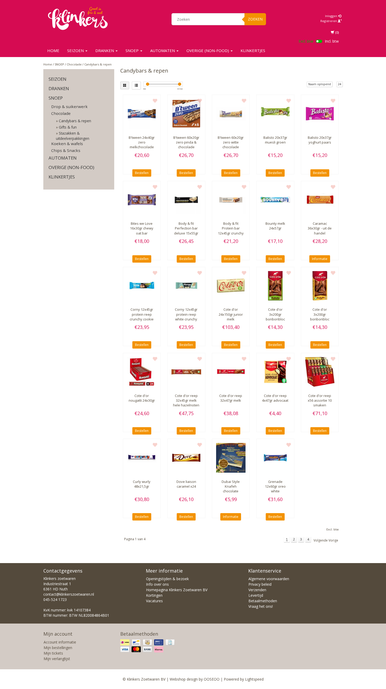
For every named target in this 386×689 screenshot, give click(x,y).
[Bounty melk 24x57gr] (275, 200)
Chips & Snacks (65, 150)
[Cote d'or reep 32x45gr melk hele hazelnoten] (186, 372)
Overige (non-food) (208, 50)
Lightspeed (254, 679)
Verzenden (257, 589)
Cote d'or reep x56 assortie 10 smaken (320, 400)
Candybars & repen (98, 64)
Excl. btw (306, 41)
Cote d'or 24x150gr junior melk (231, 314)
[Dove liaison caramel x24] (186, 458)
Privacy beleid (260, 584)
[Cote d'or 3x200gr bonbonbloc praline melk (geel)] (320, 286)
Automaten (163, 50)
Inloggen (331, 16)
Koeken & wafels (67, 143)
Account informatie (60, 642)
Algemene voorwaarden (268, 578)
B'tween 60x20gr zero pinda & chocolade (186, 142)
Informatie (319, 259)
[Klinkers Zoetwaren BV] (78, 18)
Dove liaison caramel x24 (186, 484)
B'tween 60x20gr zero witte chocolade (231, 142)
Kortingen (154, 595)
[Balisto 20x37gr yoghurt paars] (320, 114)
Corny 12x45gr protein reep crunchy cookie (142, 314)
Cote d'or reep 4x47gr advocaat (275, 398)
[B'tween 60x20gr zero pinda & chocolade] (186, 114)
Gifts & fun (68, 127)
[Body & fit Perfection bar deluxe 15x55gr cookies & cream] (186, 200)
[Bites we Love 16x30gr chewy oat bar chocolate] (142, 200)
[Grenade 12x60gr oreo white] (275, 458)
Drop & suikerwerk (69, 106)
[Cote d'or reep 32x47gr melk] (231, 372)
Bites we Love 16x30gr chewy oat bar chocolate (141, 230)
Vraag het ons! (260, 606)
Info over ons (157, 584)
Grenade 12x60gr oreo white (275, 486)
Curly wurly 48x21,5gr (141, 484)
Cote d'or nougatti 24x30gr (142, 398)
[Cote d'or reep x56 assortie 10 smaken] (320, 372)
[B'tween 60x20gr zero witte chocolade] (231, 114)
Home (53, 50)
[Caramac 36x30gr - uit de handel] (320, 200)
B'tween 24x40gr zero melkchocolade (142, 142)
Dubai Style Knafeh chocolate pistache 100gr (230, 488)
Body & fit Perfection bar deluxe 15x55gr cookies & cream (186, 230)
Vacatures (154, 600)
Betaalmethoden (262, 600)
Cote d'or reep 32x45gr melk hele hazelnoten (186, 400)
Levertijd (255, 595)
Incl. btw (332, 41)
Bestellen (142, 173)
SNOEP (133, 50)
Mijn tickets (53, 653)
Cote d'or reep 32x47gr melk (230, 398)
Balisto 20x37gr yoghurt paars (320, 140)
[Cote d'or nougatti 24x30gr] (142, 372)
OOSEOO (212, 679)
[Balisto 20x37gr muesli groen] (275, 114)
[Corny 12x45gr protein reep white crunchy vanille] (186, 286)
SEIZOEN (76, 50)
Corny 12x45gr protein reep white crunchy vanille (186, 316)
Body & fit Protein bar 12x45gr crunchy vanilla (231, 230)
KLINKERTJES (253, 50)
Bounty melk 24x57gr (275, 226)
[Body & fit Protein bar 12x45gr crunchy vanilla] (231, 200)
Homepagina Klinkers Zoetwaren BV (176, 589)
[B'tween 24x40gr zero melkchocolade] (142, 114)
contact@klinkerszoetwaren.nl (68, 594)
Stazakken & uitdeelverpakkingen (72, 136)
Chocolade (74, 64)
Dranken (105, 50)
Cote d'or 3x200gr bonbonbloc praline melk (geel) (320, 319)
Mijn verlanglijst (57, 658)
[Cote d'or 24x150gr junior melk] (231, 286)
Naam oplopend (319, 84)
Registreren (329, 21)
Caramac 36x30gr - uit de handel (320, 228)
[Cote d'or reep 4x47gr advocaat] (275, 372)
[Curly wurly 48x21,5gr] (142, 458)
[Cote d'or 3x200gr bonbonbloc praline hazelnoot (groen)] (275, 286)
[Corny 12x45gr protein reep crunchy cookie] (142, 286)
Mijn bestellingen (58, 647)
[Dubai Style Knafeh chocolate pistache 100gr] (231, 458)
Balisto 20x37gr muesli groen (275, 140)
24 (339, 84)
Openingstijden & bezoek (167, 578)
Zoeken (255, 19)
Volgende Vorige (326, 540)
